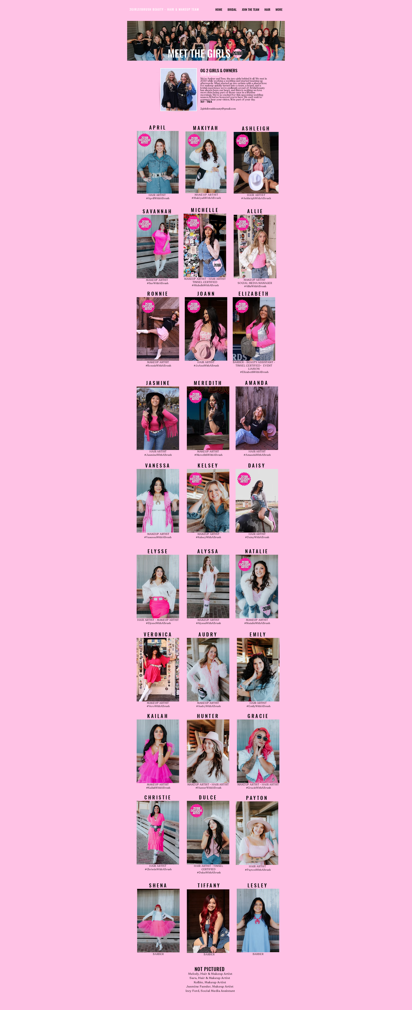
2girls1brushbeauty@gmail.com (218, 109)
